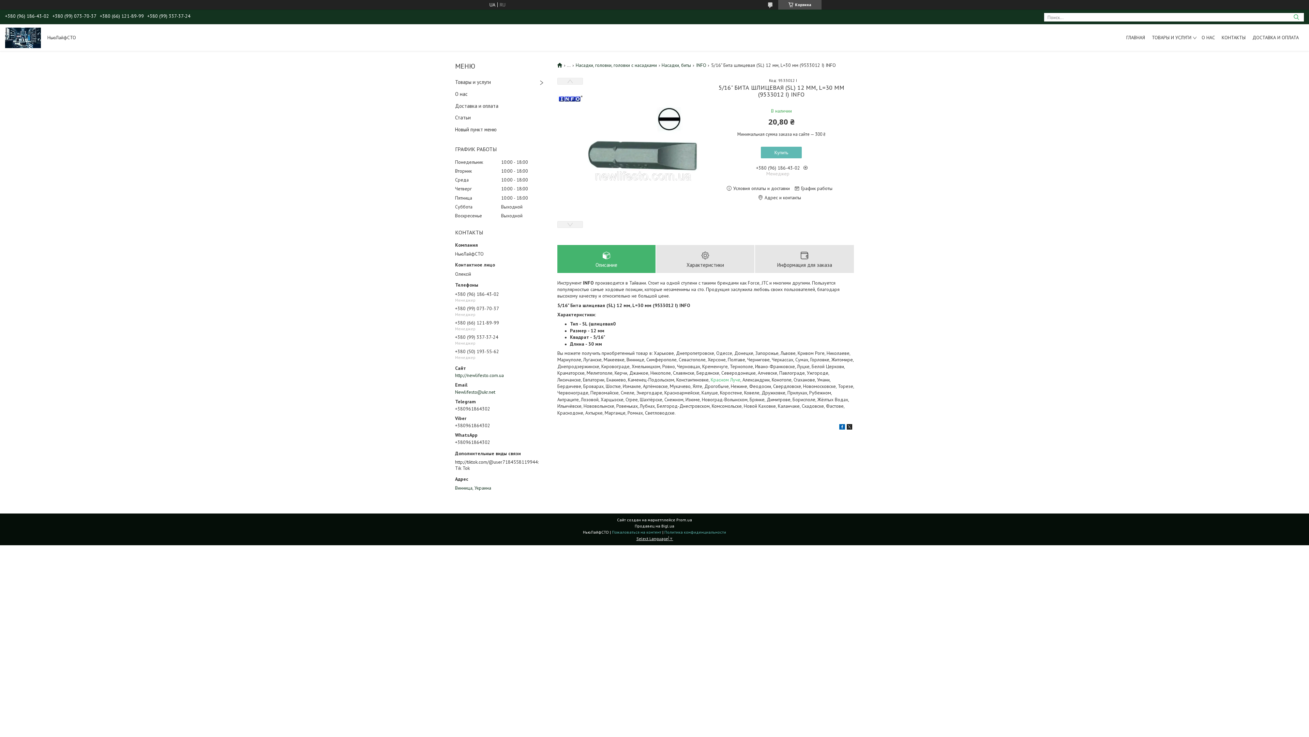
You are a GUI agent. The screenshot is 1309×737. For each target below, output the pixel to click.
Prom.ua (684, 519)
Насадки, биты (676, 65)
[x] (849, 428)
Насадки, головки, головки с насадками (616, 65)
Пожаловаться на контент (636, 532)
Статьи (463, 117)
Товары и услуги (1171, 37)
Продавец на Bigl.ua (654, 526)
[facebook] (842, 428)
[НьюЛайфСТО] (23, 37)
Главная (1135, 37)
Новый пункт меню (476, 129)
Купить (781, 152)
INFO (701, 65)
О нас (1208, 37)
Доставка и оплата (1275, 37)
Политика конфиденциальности (695, 532)
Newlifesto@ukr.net (475, 392)
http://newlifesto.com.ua (479, 375)
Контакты (1234, 37)
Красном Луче (725, 380)
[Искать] (1296, 17)
